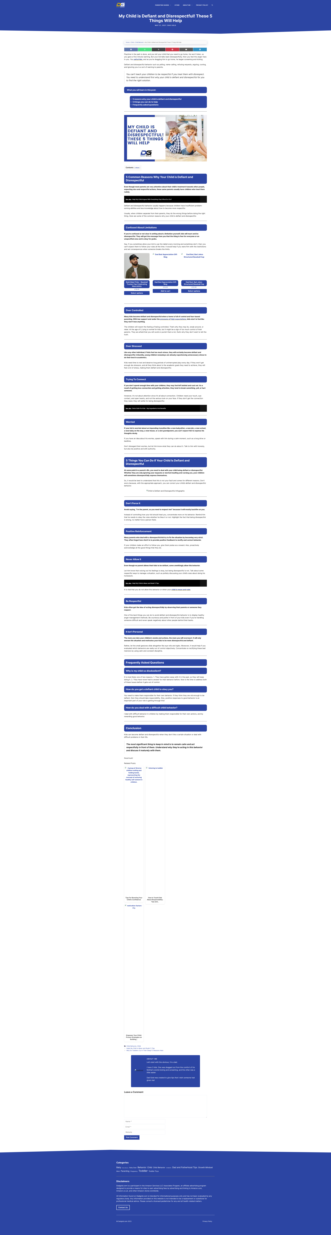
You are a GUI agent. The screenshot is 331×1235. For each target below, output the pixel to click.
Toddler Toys (154, 1171)
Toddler (143, 1170)
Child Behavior (139, 42)
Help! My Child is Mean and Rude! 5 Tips (140, 1048)
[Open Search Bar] (212, 5)
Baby (118, 1167)
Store (177, 5)
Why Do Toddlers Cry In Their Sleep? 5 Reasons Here (144, 1050)
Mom (118, 1171)
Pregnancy (134, 1171)
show (137, 168)
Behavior (142, 1167)
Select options (137, 293)
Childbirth (168, 1167)
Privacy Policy (202, 5)
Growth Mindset (205, 1167)
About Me (186, 5)
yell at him (138, 59)
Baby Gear (133, 1167)
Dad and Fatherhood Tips (184, 1167)
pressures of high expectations (173, 319)
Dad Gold (171, 25)
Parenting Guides (162, 5)
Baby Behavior (125, 1167)
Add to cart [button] (165, 291)
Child (132, 42)
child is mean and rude (180, 590)
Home (127, 42)
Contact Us (123, 1207)
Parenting (125, 1171)
